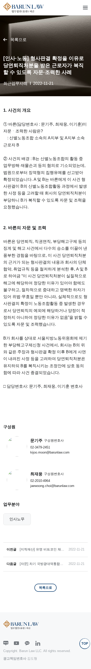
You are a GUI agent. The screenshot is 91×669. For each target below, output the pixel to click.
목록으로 (18, 39)
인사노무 (17, 519)
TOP (84, 643)
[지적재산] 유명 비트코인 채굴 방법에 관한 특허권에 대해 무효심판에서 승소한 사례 (42, 549)
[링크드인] (37, 643)
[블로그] (5, 643)
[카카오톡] (27, 643)
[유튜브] (16, 643)
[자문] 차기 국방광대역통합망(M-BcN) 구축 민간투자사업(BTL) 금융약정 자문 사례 (41, 564)
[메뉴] (85, 7)
